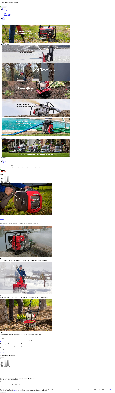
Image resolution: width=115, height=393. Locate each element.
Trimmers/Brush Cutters (7, 14)
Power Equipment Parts (7, 16)
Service (3, 17)
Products (3, 9)
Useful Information (6, 20)
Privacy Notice (2, 369)
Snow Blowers (6, 12)
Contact (5, 21)
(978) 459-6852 (2, 352)
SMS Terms (110, 389)
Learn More (2, 219)
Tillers (5, 13)
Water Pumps (4, 160)
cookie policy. (37, 378)
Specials (3, 18)
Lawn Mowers (6, 11)
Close (1, 392)
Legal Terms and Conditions (4, 372)
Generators (5, 10)
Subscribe (4, 392)
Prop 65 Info (2, 375)
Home (3, 8)
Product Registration (7, 15)
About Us (3, 19)
